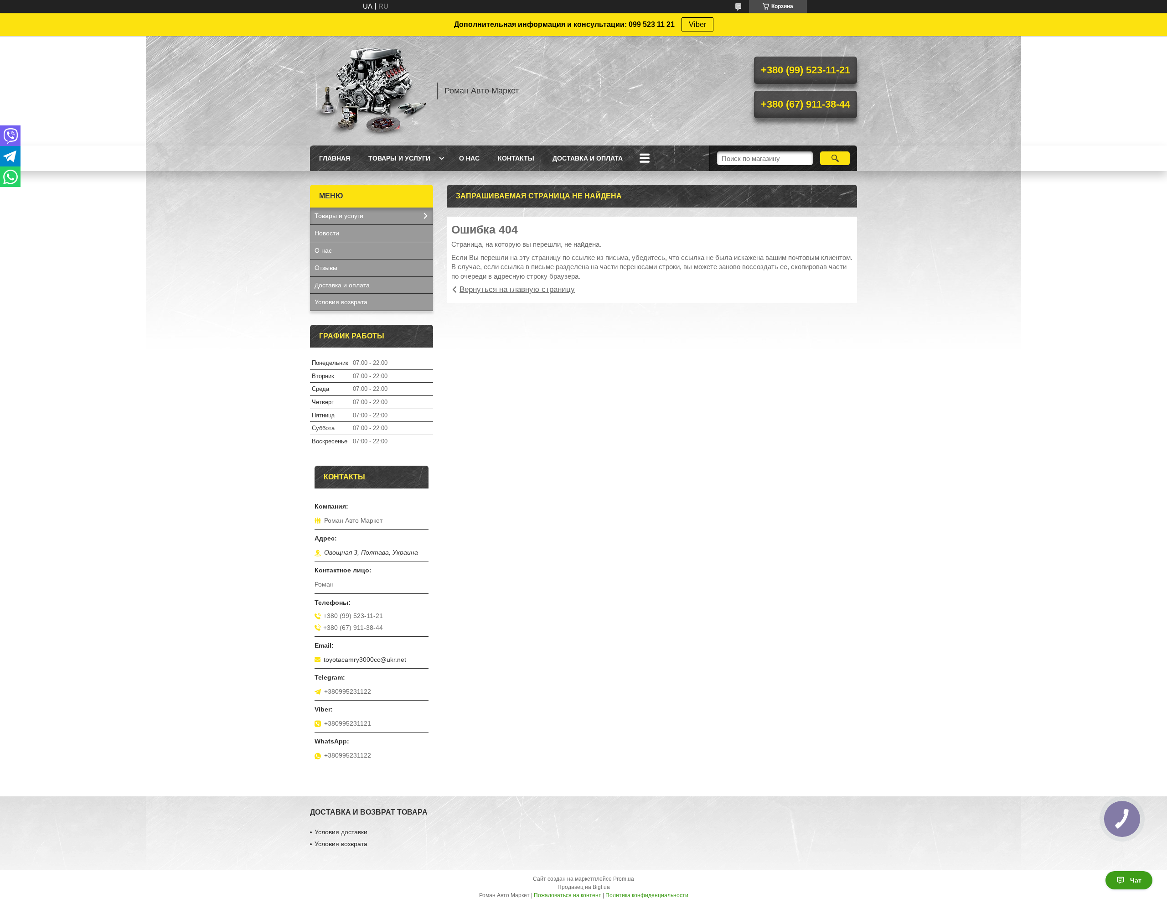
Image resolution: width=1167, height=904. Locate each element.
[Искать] (835, 158)
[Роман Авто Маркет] (369, 91)
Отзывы (326, 267)
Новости (327, 233)
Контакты (516, 158)
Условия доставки (341, 832)
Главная (334, 158)
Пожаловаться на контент (567, 895)
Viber (697, 24)
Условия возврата (341, 302)
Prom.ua (623, 879)
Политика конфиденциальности (646, 895)
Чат (1135, 880)
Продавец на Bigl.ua (584, 887)
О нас (469, 158)
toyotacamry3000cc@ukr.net (365, 659)
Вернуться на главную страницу (517, 289)
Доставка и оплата (588, 158)
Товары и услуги (399, 158)
